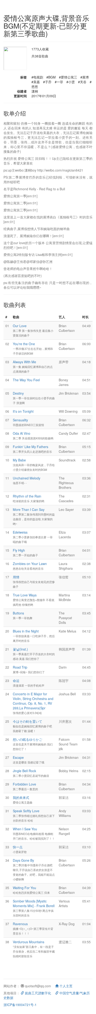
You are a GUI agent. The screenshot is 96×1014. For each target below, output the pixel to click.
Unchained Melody (26, 478)
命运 (16, 680)
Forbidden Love (24, 784)
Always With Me (24, 361)
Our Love (20, 325)
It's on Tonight (23, 411)
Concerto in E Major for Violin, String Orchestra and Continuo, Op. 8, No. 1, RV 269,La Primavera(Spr (33, 701)
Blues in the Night (26, 631)
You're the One (24, 343)
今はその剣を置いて (27, 721)
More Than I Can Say (29, 509)
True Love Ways (25, 595)
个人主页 (65, 986)
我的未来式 (21, 797)
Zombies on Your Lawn (30, 563)
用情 (16, 577)
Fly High (19, 550)
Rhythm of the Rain (27, 496)
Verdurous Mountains (28, 941)
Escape (18, 757)
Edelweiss (20, 532)
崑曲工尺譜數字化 (37, 993)
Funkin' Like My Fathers (30, 446)
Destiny (18, 393)
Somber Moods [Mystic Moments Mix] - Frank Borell (34, 903)
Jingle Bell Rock (24, 770)
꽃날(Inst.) (20, 649)
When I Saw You (25, 829)
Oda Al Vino (21, 433)
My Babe (19, 460)
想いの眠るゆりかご (27, 739)
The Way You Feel (26, 380)
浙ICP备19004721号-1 (20, 1004)
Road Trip (20, 667)
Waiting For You (24, 887)
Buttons (18, 613)
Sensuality (20, 420)
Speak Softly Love (26, 810)
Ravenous (20, 923)
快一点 (18, 847)
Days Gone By (23, 860)
